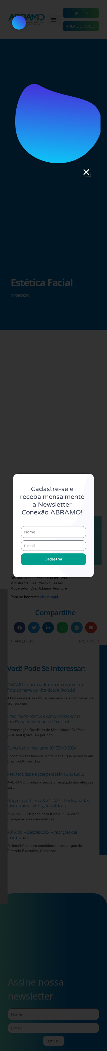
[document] (53, 525)
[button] (86, 172)
